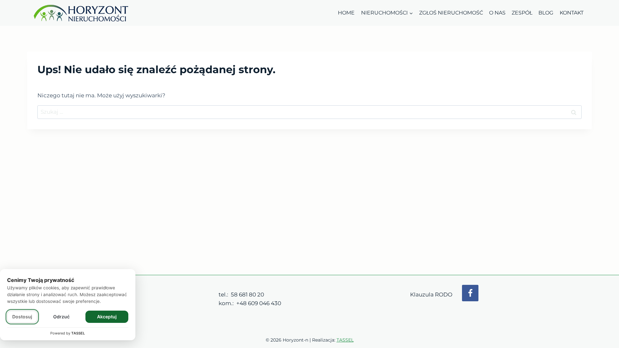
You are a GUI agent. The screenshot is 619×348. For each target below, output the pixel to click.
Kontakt (572, 13)
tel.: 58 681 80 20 (241, 294)
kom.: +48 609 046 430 (250, 303)
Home (346, 13)
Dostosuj (22, 316)
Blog (545, 13)
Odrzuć (61, 316)
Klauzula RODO (431, 294)
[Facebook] (470, 293)
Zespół (522, 13)
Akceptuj (107, 316)
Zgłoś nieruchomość (451, 13)
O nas (497, 13)
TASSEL (345, 340)
